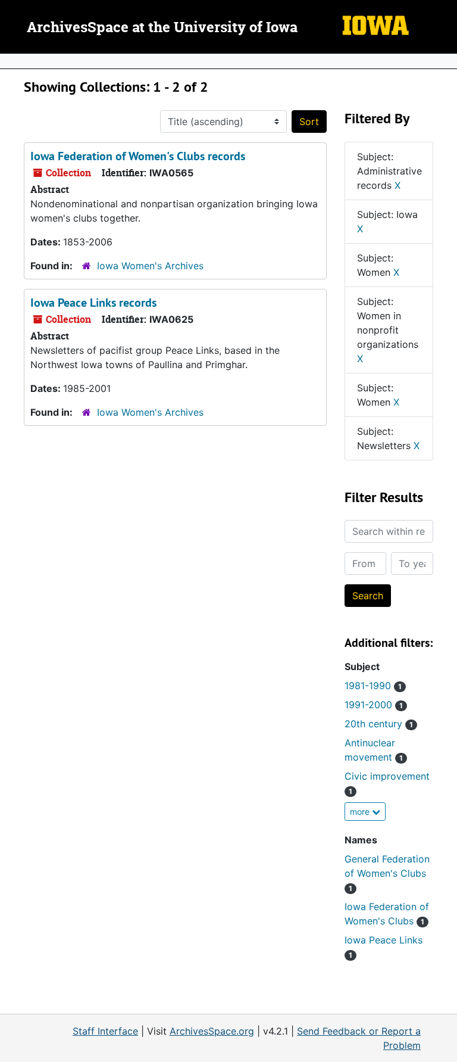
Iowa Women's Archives (150, 266)
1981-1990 (373, 686)
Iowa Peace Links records (93, 302)
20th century (379, 724)
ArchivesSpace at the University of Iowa (162, 28)
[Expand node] (445, 61)
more (361, 811)
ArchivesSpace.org (212, 1031)
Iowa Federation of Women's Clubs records (137, 156)
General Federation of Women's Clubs (387, 873)
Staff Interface (105, 1031)
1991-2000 (374, 705)
